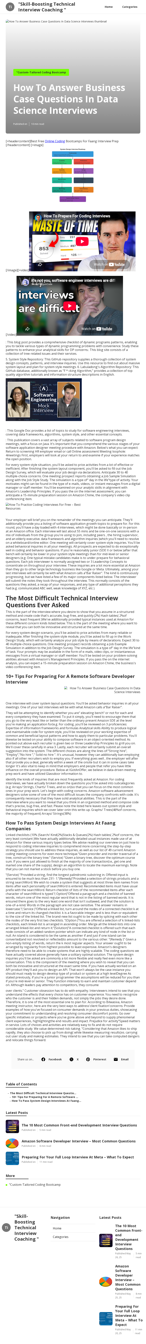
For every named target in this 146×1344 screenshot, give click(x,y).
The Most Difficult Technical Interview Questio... (43, 1093)
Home (109, 7)
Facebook (55, 1059)
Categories (129, 7)
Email (125, 1059)
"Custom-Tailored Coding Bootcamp (41, 72)
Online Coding (55, 141)
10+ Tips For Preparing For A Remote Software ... (45, 1097)
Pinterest (99, 1059)
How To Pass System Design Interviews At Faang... (46, 1101)
